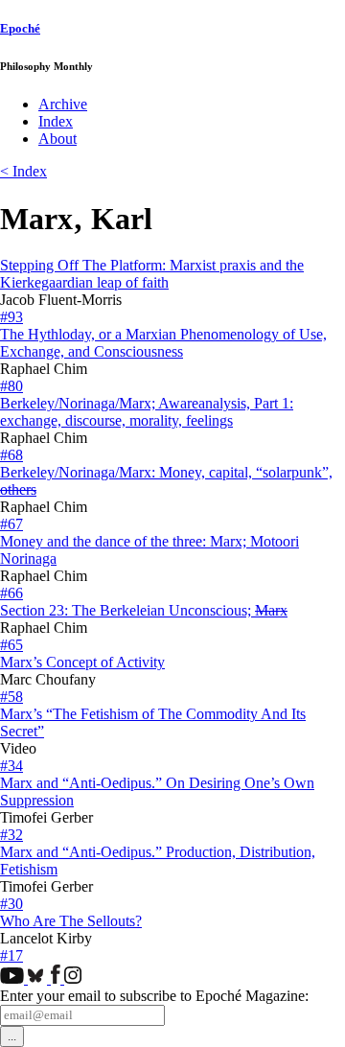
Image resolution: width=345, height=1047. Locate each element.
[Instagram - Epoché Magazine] (72, 978)
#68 (11, 455)
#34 (11, 765)
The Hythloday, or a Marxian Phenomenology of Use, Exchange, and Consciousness (163, 343)
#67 (11, 524)
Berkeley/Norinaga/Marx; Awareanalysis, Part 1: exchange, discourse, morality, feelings (146, 412)
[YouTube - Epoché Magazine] (14, 978)
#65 (11, 645)
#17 (11, 955)
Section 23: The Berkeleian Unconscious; (144, 610)
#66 (11, 593)
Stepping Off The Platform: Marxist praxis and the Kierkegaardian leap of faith (152, 274)
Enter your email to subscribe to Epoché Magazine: (154, 996)
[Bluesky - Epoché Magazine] (39, 978)
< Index (23, 171)
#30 (11, 904)
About (57, 138)
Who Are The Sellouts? (71, 921)
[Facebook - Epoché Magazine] (57, 978)
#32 (11, 834)
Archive (62, 104)
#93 (11, 317)
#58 (11, 696)
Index (55, 121)
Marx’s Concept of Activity (82, 662)
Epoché (20, 28)
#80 (11, 386)
